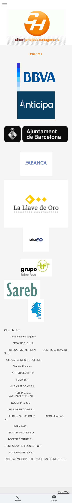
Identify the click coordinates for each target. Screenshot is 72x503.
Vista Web (63, 492)
